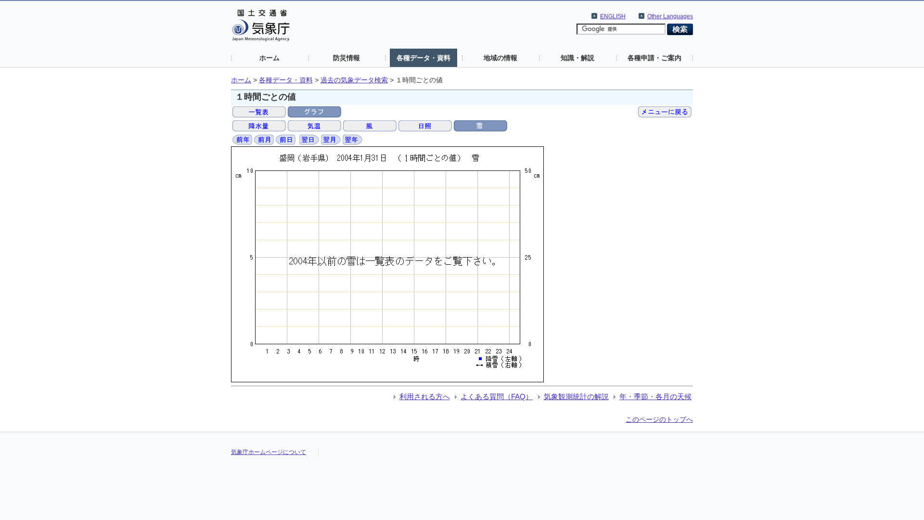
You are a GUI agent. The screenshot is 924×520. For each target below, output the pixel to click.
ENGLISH (613, 16)
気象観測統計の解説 (576, 396)
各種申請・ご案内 (654, 58)
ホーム (269, 58)
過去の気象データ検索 (354, 80)
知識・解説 (577, 58)
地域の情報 (500, 58)
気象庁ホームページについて (268, 452)
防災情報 (346, 58)
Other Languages (670, 16)
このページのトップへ (659, 419)
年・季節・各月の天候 (655, 396)
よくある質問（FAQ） (497, 396)
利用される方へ (424, 396)
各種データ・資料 (423, 58)
